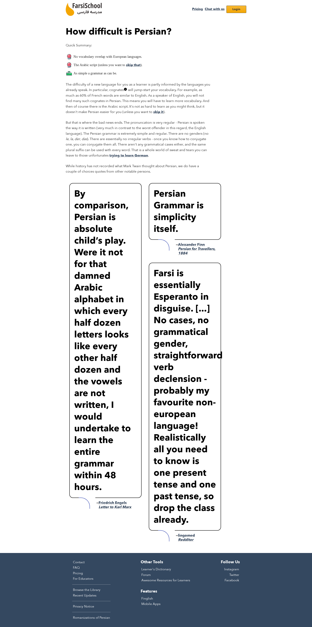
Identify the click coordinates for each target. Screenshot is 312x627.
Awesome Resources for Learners (165, 580)
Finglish (147, 598)
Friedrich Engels (115, 504)
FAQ (76, 567)
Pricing (197, 9)
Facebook (232, 580)
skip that (133, 65)
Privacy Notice (83, 606)
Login (236, 9)
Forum (146, 574)
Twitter (234, 574)
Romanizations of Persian (91, 617)
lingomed (186, 537)
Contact (79, 562)
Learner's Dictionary (156, 569)
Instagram (231, 569)
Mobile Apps (151, 604)
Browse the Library (86, 590)
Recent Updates (84, 595)
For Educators (83, 578)
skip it (158, 112)
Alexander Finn (196, 249)
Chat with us (215, 9)
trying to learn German (128, 155)
